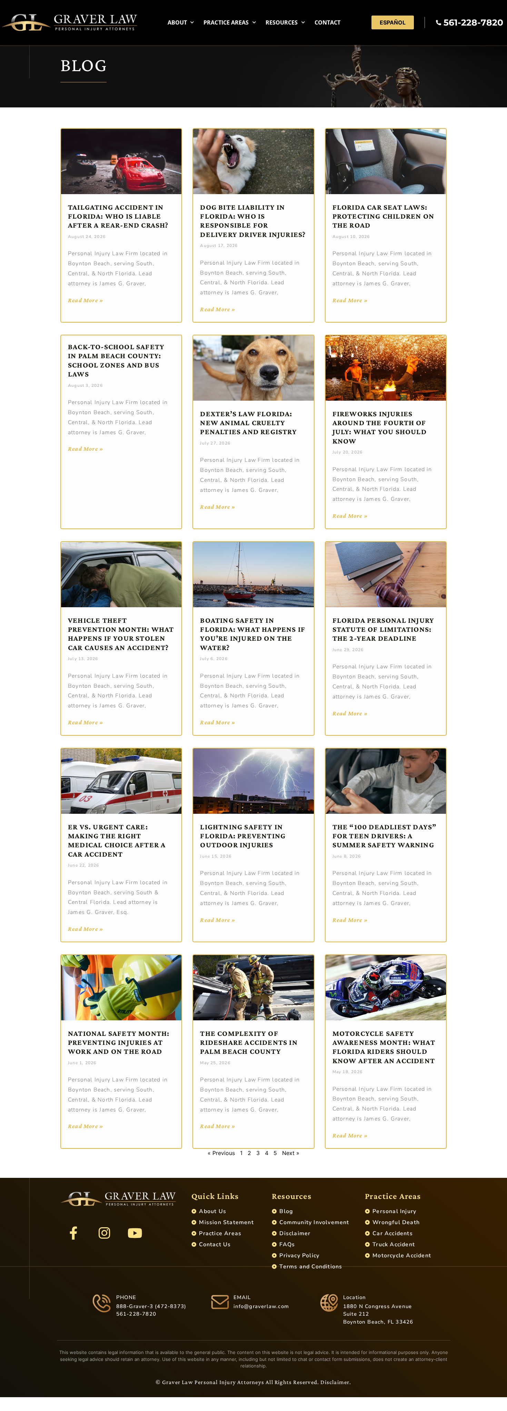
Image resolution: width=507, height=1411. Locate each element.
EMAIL (242, 1297)
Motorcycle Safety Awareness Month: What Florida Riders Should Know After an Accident (383, 1047)
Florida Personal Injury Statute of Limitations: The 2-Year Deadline (383, 629)
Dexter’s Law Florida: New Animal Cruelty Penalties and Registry (248, 422)
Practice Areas (226, 22)
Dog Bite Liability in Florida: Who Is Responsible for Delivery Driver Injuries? (253, 221)
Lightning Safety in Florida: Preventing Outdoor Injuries (243, 835)
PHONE (126, 1297)
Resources (282, 22)
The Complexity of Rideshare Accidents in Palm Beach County (248, 1042)
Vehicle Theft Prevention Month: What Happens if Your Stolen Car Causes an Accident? (121, 634)
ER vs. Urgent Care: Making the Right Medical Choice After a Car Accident (117, 840)
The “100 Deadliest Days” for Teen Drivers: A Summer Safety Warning (384, 835)
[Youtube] (135, 1233)
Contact (328, 22)
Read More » (85, 300)
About (177, 22)
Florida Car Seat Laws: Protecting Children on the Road (383, 216)
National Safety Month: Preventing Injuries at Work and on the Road (118, 1042)
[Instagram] (104, 1233)
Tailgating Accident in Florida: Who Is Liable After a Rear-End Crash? (118, 216)
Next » (290, 1153)
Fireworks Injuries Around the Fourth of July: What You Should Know (379, 427)
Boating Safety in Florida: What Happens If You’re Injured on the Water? (252, 634)
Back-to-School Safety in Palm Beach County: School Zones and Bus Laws (116, 360)
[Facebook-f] (73, 1233)
